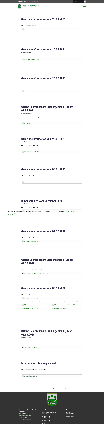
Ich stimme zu (11, 214)
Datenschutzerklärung (70, 211)
